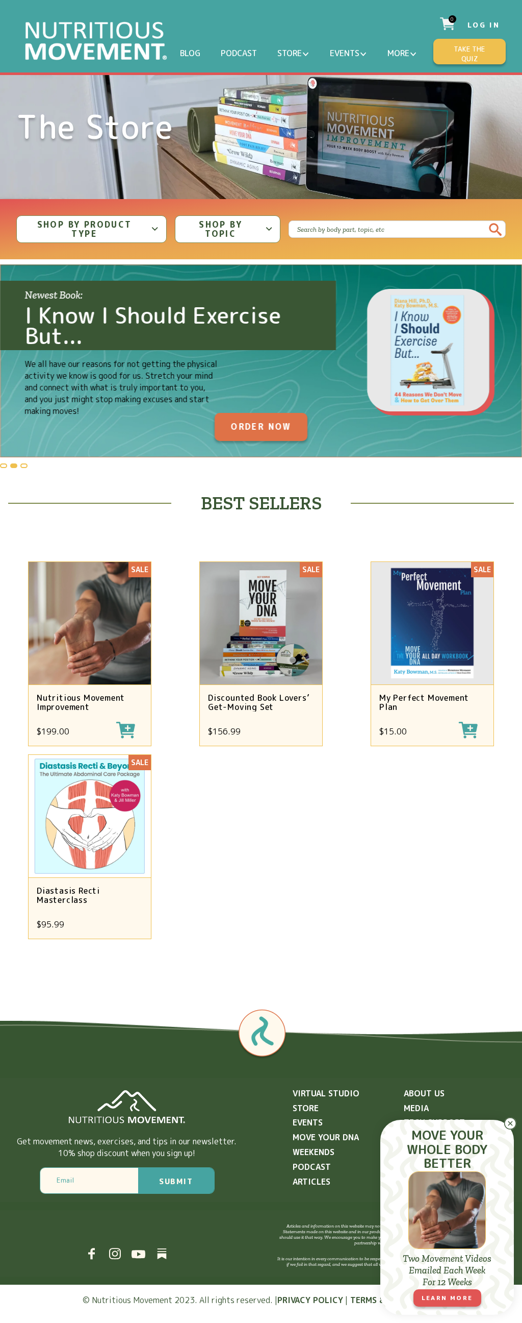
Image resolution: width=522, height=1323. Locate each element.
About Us (424, 1093)
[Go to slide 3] (24, 465)
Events (344, 53)
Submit (176, 1181)
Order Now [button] (261, 426)
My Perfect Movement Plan (424, 702)
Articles (311, 1181)
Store (289, 53)
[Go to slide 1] (3, 465)
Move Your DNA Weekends (326, 1145)
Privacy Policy (310, 1300)
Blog (190, 53)
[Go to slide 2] (13, 465)
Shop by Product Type (84, 229)
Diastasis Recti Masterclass (68, 895)
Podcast (239, 53)
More (398, 53)
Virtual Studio (326, 1093)
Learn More (447, 1297)
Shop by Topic (220, 229)
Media (416, 1108)
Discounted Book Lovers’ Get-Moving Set (258, 702)
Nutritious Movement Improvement (81, 702)
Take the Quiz (469, 53)
